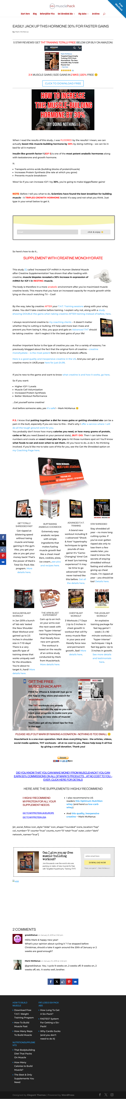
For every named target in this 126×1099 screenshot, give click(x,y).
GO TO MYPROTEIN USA (34, 817)
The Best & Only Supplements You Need (24, 1078)
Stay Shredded (98, 524)
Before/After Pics (47, 14)
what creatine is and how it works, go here (86, 374)
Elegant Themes (36, 1095)
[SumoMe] (75, 982)
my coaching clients (60, 322)
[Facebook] (51, 982)
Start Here (25, 14)
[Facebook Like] (63, 982)
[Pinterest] (69, 982)
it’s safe (51, 408)
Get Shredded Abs (65, 14)
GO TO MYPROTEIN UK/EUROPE (38, 813)
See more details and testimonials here (102, 658)
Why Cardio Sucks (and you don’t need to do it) (50, 1035)
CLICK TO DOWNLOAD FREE (63, 83)
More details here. (50, 664)
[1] (25, 269)
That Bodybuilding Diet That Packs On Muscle (24, 1054)
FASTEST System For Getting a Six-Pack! (49, 1022)
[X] (57, 982)
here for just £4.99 (55, 362)
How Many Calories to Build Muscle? (23, 1066)
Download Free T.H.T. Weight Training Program (24, 1014)
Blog (35, 14)
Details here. (102, 581)
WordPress (68, 1095)
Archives (96, 14)
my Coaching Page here (26, 450)
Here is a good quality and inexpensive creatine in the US (44, 359)
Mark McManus (22, 32)
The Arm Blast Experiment (50, 614)
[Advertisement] (63, 900)
